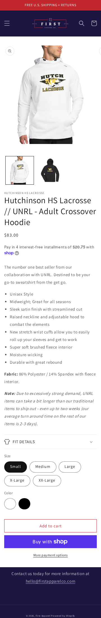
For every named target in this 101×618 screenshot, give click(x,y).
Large (70, 466)
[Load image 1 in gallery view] (20, 170)
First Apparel (43, 615)
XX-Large (47, 480)
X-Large (17, 480)
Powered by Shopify (63, 615)
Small (15, 466)
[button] (7, 23)
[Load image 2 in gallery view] (50, 170)
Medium (42, 466)
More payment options (50, 555)
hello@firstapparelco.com (50, 581)
